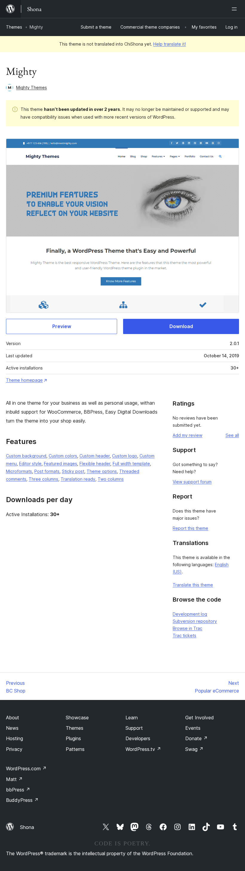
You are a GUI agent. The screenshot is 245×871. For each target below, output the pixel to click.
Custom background (26, 455)
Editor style (30, 463)
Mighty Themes (31, 87)
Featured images (60, 463)
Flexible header (94, 463)
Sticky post (73, 471)
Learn (131, 718)
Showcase (77, 718)
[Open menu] (235, 9)
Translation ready (78, 479)
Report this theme (190, 528)
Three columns (43, 479)
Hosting (14, 738)
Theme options (102, 471)
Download (181, 326)
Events (192, 728)
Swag (194, 749)
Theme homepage (24, 380)
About (12, 718)
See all (232, 435)
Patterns (75, 749)
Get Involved (199, 718)
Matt (14, 779)
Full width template (131, 463)
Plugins (73, 738)
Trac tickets (184, 635)
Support (134, 728)
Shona (27, 827)
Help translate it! (169, 43)
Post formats (46, 471)
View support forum (192, 481)
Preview (61, 326)
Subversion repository (195, 621)
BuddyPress (22, 800)
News (12, 728)
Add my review (187, 435)
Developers (137, 738)
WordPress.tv (143, 749)
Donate (196, 738)
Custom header (94, 455)
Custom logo (124, 455)
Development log (190, 614)
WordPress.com (26, 768)
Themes (14, 27)
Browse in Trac (187, 628)
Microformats (19, 471)
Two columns (111, 479)
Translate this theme (193, 584)
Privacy (14, 749)
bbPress (18, 790)
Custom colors (63, 455)
